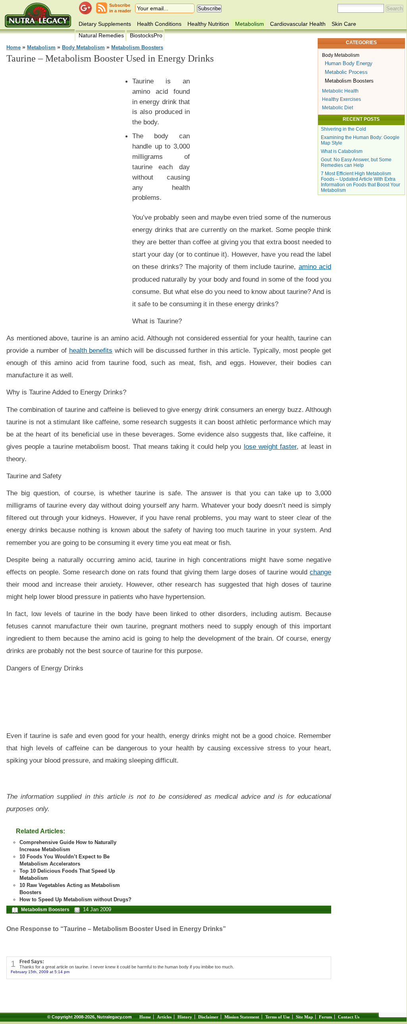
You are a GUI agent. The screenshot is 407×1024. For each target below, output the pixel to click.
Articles (164, 1016)
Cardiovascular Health (298, 24)
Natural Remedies (101, 35)
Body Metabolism (83, 47)
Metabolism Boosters (137, 47)
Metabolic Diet (337, 107)
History (184, 1016)
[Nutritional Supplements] (38, 14)
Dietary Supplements (105, 24)
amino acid (315, 266)
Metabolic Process (346, 72)
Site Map (304, 1016)
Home (13, 47)
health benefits (91, 350)
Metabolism (249, 24)
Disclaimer (208, 1016)
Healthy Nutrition (208, 24)
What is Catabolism (342, 151)
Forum (325, 1016)
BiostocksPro (146, 35)
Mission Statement (241, 1016)
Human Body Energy (348, 63)
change (320, 572)
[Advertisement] (65, 190)
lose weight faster (270, 446)
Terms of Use (277, 1016)
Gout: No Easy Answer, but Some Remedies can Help (356, 162)
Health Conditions (159, 24)
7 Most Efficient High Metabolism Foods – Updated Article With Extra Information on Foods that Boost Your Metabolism (360, 182)
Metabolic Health (340, 91)
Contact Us (348, 1016)
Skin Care (344, 24)
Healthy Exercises (341, 99)
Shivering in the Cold (343, 129)
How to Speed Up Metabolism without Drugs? (75, 899)
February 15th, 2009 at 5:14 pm (40, 972)
